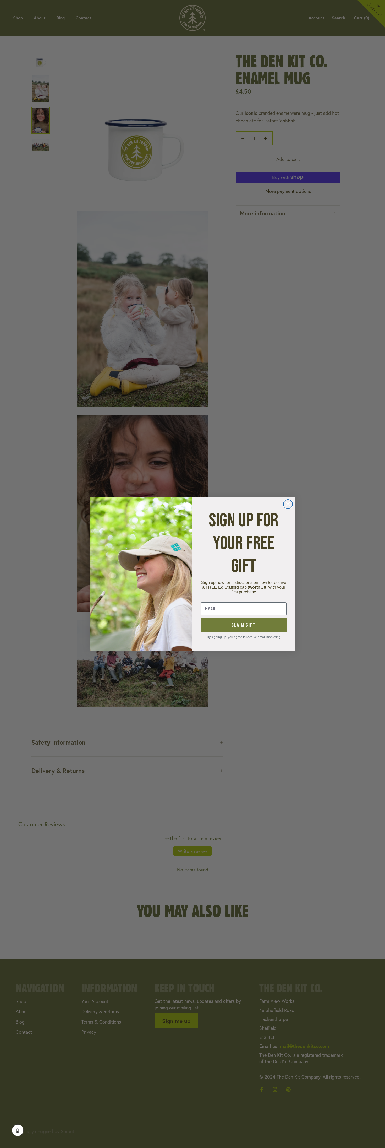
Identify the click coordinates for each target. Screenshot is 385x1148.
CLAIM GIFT (244, 625)
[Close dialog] (288, 504)
